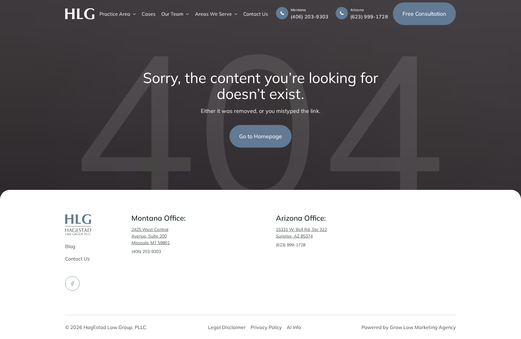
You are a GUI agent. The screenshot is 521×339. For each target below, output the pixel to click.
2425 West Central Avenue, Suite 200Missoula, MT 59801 (150, 236)
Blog (70, 246)
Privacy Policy (266, 327)
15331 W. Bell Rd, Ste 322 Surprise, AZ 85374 (301, 233)
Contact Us (255, 14)
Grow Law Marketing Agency (423, 327)
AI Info (294, 327)
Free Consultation (424, 13)
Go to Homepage (260, 136)
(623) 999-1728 (290, 245)
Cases (149, 14)
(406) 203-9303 (146, 251)
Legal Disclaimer (227, 327)
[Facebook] (72, 283)
